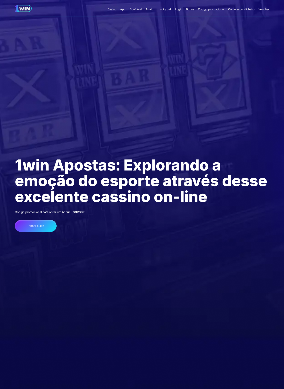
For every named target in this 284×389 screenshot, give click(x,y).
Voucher (263, 9)
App (123, 9)
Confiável (136, 9)
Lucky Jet (164, 9)
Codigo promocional (211, 9)
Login (178, 9)
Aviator (150, 9)
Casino (112, 9)
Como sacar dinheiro (241, 9)
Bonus (190, 9)
